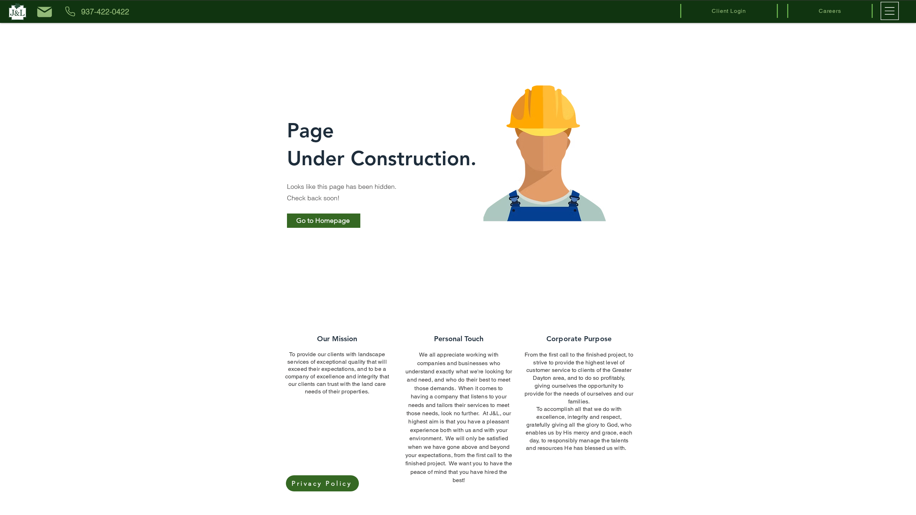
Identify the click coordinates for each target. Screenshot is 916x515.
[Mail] (44, 12)
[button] (889, 11)
